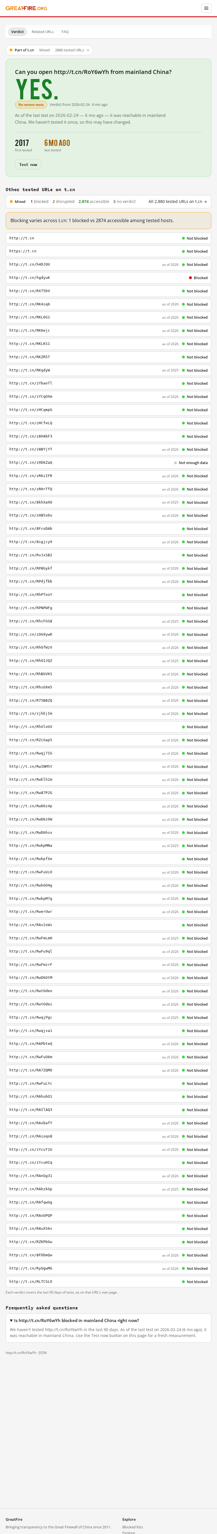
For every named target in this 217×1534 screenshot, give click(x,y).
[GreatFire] (26, 8)
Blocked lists (132, 1526)
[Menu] (206, 8)
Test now (28, 164)
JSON (43, 1352)
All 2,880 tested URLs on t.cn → (178, 201)
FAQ (65, 31)
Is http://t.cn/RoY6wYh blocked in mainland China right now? (76, 1320)
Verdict (17, 31)
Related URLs (43, 31)
